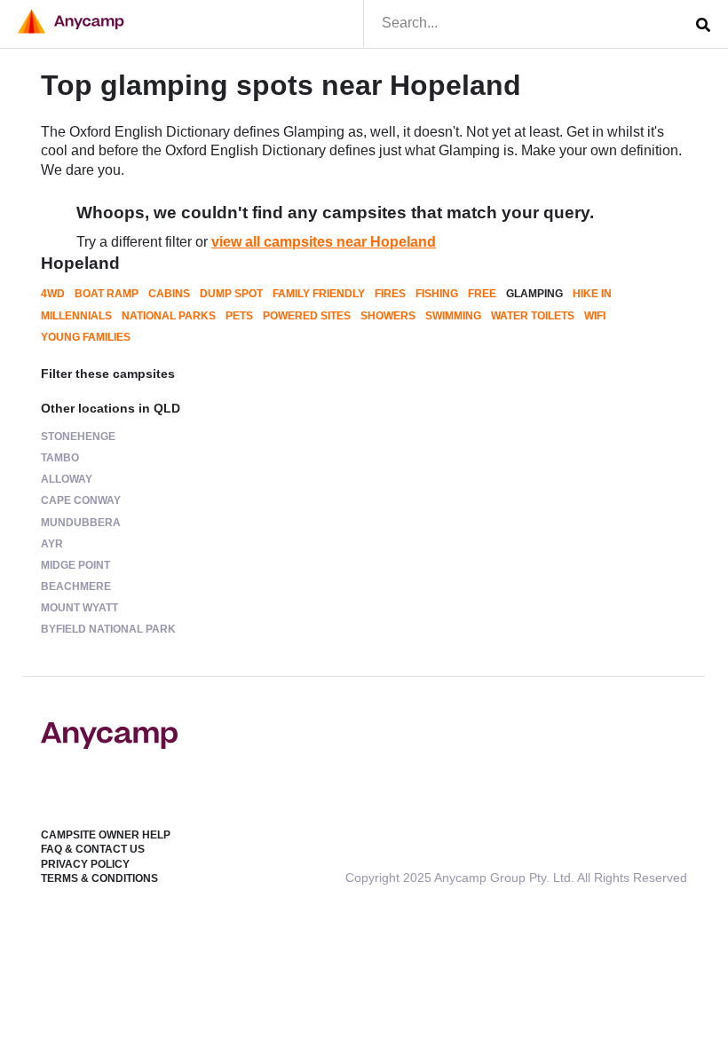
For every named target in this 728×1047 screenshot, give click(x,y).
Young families (86, 337)
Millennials (76, 316)
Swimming (453, 316)
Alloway (66, 479)
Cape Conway (81, 500)
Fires (390, 293)
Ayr (52, 544)
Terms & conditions (99, 878)
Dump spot (231, 293)
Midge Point (75, 565)
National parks (169, 316)
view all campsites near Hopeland (323, 241)
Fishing (436, 293)
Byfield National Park (108, 629)
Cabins (169, 293)
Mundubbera (81, 522)
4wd (53, 293)
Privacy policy (85, 864)
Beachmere (76, 586)
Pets (239, 316)
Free (482, 293)
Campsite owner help (105, 835)
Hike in (592, 293)
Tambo (60, 458)
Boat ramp (106, 293)
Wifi (594, 316)
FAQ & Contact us (93, 849)
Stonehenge (78, 436)
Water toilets (532, 316)
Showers (387, 316)
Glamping (534, 293)
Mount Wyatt (79, 608)
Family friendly (319, 293)
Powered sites (307, 316)
